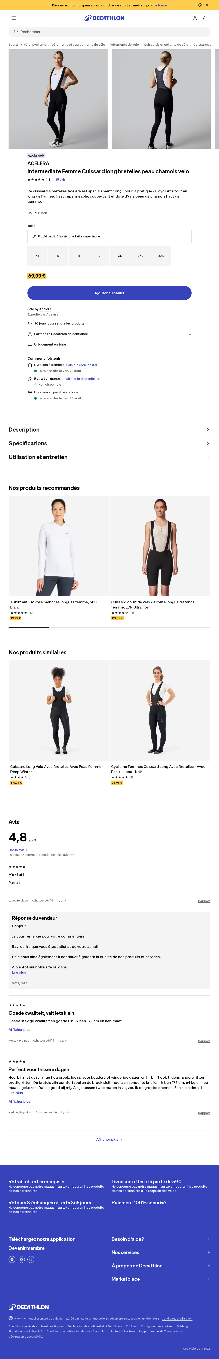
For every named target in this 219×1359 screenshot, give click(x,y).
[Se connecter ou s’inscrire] (195, 18)
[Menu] (14, 18)
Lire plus (19, 972)
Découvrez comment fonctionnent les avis (39, 854)
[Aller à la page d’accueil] (104, 18)
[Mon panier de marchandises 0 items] (205, 18)
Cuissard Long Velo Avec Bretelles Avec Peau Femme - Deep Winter (57, 769)
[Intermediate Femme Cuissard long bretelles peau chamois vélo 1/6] (58, 99)
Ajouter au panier (109, 293)
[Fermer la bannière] (207, 5)
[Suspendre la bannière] (200, 5)
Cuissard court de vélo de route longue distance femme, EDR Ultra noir (153, 604)
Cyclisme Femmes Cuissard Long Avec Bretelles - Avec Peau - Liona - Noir (158, 769)
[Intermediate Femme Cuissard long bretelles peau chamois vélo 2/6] (161, 99)
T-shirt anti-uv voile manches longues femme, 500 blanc (54, 604)
